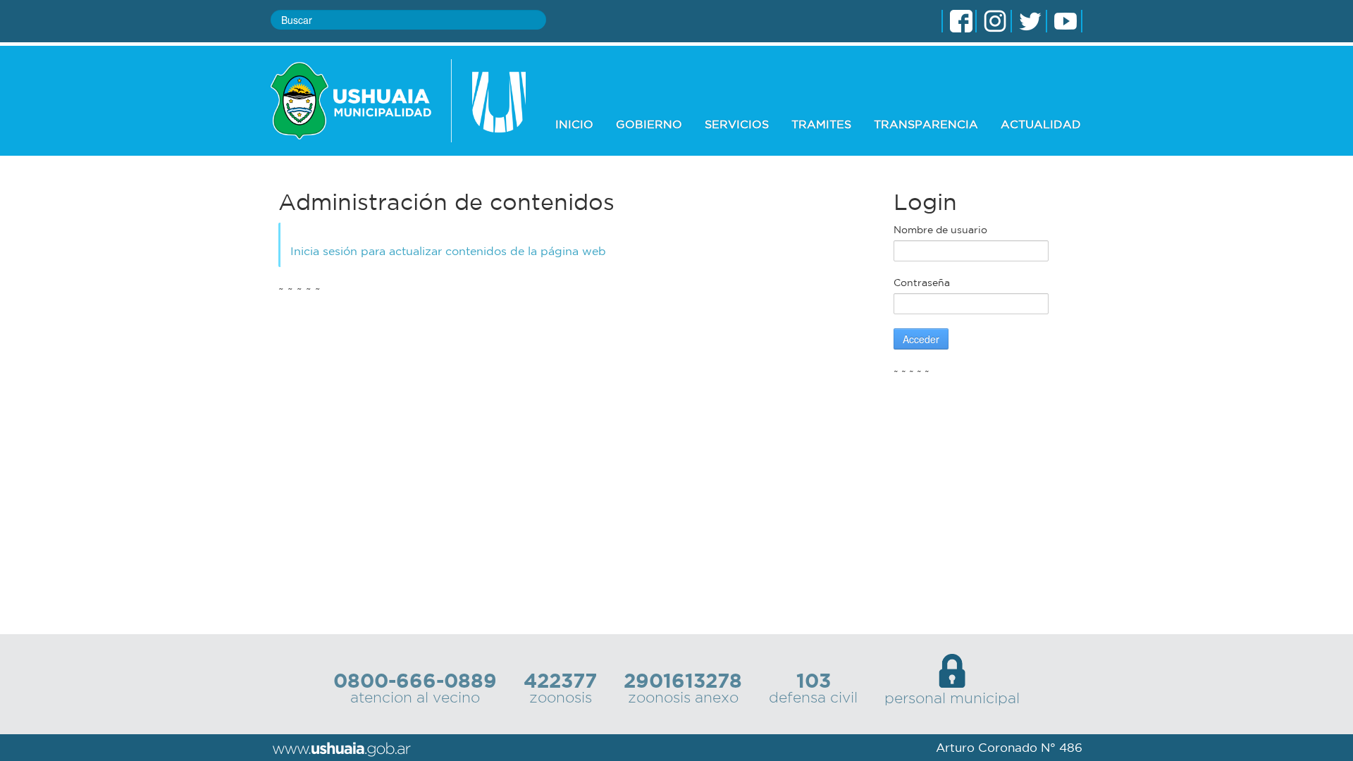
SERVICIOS (737, 124)
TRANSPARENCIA (926, 124)
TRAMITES (821, 124)
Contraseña (922, 282)
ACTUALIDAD (1041, 124)
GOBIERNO (649, 124)
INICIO (574, 124)
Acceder (921, 339)
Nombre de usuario (940, 229)
